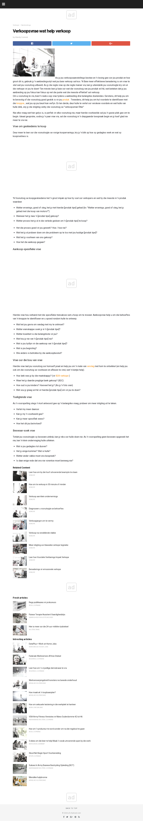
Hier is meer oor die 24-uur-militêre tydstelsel (48, 626)
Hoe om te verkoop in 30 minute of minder (47, 484)
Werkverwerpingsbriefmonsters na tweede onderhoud (53, 680)
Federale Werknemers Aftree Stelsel (45, 656)
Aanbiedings (26, 25)
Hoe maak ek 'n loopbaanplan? (42, 692)
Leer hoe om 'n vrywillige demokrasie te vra (48, 668)
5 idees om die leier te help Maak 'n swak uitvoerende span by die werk (60, 741)
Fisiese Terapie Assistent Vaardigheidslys (47, 614)
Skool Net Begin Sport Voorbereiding (45, 753)
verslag (90, 366)
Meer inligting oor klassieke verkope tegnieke (48, 545)
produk (66, 99)
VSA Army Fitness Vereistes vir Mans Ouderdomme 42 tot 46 (56, 717)
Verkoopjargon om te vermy (41, 521)
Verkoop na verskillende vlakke (42, 533)
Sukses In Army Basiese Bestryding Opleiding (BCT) (51, 765)
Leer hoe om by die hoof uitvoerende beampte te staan (53, 472)
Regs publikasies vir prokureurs (42, 602)
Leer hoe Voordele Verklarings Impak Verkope (49, 557)
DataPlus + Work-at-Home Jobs (43, 644)
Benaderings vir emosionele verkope (45, 569)
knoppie (20, 103)
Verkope (16, 25)
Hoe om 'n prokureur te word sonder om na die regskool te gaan (57, 729)
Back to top (71, 808)
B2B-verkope (62, 375)
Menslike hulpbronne (38, 777)
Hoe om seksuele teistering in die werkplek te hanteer (52, 704)
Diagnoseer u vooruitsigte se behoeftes (46, 509)
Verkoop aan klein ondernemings (43, 496)
